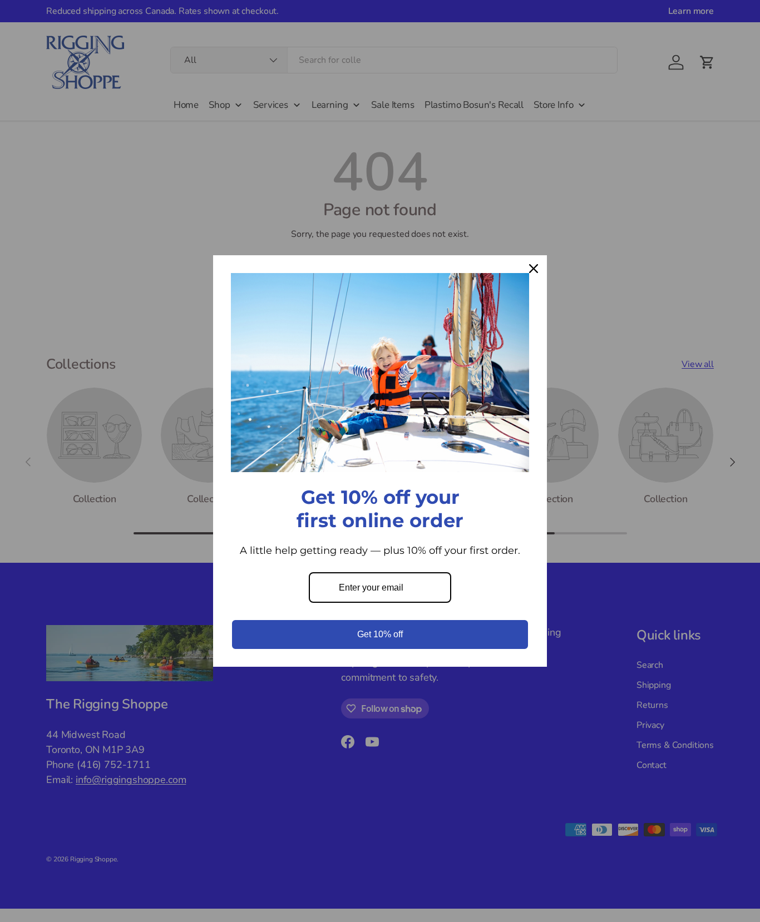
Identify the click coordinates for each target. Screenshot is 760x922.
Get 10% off (380, 634)
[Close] (533, 268)
